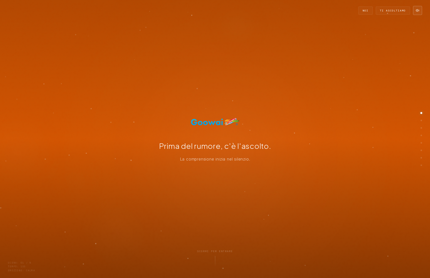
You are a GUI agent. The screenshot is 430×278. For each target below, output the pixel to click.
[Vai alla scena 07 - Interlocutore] (421, 158)
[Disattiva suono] (417, 10)
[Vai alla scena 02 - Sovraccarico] (421, 120)
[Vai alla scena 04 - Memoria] (421, 135)
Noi (366, 10)
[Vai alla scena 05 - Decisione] (421, 143)
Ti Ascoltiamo (393, 10)
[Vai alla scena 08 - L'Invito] (421, 165)
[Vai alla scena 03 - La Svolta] (421, 128)
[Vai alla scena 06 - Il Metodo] (421, 150)
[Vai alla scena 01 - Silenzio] (421, 113)
